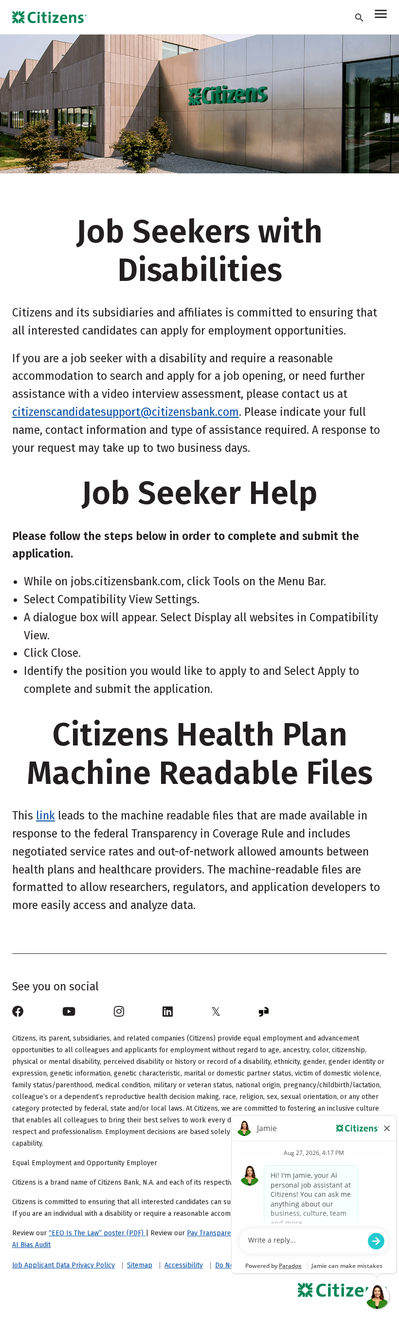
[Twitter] (215, 1012)
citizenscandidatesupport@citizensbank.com (125, 412)
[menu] (381, 15)
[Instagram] (119, 1012)
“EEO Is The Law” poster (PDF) (97, 1233)
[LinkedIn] (168, 1012)
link (45, 815)
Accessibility (183, 1265)
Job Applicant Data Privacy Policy (63, 1265)
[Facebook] (18, 1012)
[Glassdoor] (264, 1012)
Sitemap (139, 1265)
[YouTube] (68, 1012)
